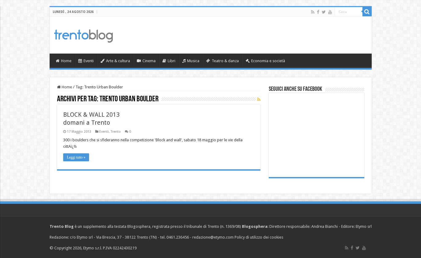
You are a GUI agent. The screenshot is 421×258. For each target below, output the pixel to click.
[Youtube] (330, 12)
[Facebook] (318, 12)
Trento (116, 132)
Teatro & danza (225, 60)
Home (66, 60)
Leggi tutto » (76, 157)
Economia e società (268, 60)
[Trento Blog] (83, 34)
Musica (193, 60)
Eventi (89, 60)
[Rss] (312, 12)
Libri (171, 60)
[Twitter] (323, 12)
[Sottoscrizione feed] (258, 99)
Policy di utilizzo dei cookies (259, 237)
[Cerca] (367, 11)
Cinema (149, 60)
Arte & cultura (118, 60)
